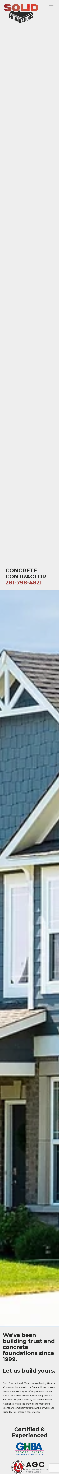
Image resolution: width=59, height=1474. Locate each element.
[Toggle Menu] (51, 6)
